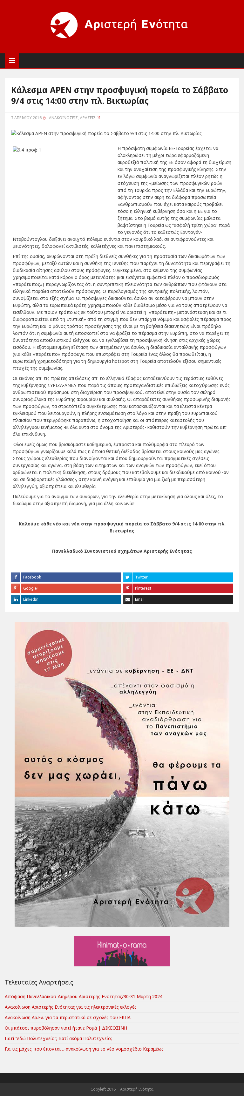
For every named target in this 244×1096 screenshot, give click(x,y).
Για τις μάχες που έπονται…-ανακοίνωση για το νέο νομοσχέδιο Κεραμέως (84, 1049)
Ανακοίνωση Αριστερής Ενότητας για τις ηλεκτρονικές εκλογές (71, 1007)
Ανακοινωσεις (63, 117)
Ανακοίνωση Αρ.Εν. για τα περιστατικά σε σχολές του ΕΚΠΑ (68, 1017)
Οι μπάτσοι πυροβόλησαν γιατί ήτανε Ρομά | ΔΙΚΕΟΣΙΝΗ (66, 1028)
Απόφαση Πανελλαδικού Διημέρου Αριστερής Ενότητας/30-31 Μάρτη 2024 (83, 996)
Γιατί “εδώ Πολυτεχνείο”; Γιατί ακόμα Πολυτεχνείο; (58, 1038)
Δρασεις (88, 117)
